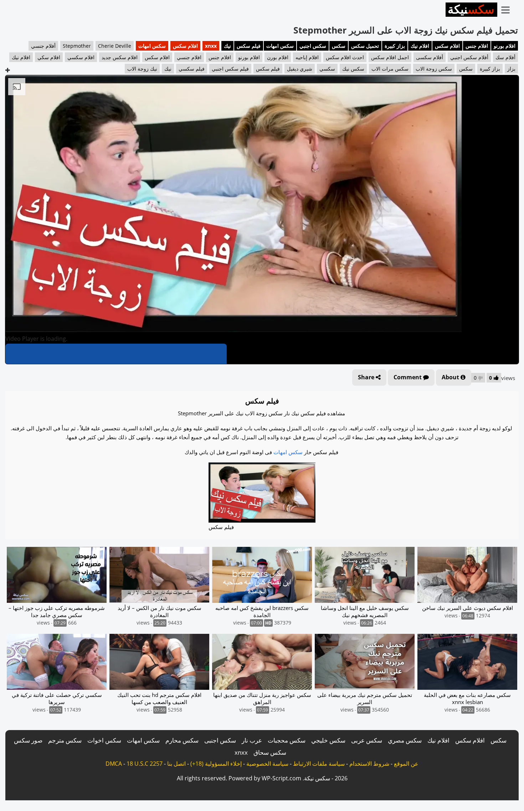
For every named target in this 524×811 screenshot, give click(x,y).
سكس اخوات (104, 740)
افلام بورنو (504, 45)
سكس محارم (182, 740)
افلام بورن (277, 57)
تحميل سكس (365, 45)
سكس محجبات (286, 740)
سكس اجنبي (312, 45)
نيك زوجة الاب (142, 68)
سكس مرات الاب (390, 68)
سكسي (327, 68)
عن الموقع (406, 764)
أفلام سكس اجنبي (469, 57)
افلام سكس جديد (120, 57)
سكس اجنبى (220, 740)
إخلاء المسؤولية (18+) (216, 764)
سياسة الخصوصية (267, 764)
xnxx (211, 45)
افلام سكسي (80, 57)
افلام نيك (420, 45)
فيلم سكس (249, 45)
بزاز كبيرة (395, 45)
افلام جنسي (189, 57)
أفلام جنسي (43, 45)
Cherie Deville (114, 45)
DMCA (114, 764)
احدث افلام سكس (345, 57)
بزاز (511, 68)
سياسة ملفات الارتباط (319, 764)
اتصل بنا (176, 764)
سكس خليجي (328, 740)
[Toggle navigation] (508, 8)
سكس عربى (366, 740)
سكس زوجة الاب (434, 68)
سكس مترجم (65, 740)
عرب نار (252, 740)
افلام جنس (477, 45)
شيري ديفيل (299, 68)
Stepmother (77, 45)
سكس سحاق (269, 752)
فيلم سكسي (192, 68)
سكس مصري (405, 740)
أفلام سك (505, 57)
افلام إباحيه (307, 57)
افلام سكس (447, 45)
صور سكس (28, 740)
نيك (227, 45)
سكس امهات (280, 45)
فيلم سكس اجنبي (230, 68)
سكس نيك (353, 68)
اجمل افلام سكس (390, 57)
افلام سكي (48, 57)
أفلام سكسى (429, 57)
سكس (338, 45)
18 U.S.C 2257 (145, 764)
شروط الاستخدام (369, 764)
